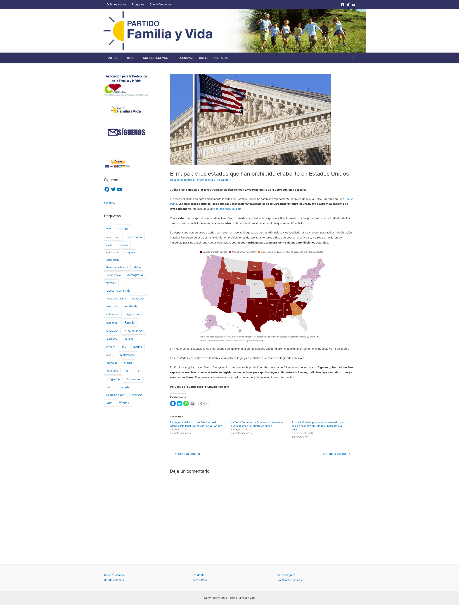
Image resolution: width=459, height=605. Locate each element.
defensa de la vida (117, 267)
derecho (111, 282)
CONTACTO (220, 58)
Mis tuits (109, 203)
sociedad (125, 387)
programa (113, 379)
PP (138, 371)
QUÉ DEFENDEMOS (155, 58)
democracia (114, 274)
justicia (128, 338)
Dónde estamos (114, 580)
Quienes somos (116, 4)
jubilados (112, 338)
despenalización (116, 298)
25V (108, 229)
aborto (123, 229)
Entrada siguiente (336, 453)
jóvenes (110, 347)
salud (109, 387)
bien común (134, 237)
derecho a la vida (119, 290)
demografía (135, 275)
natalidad (112, 371)
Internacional (205, 179)
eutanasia (112, 322)
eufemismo (112, 314)
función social (134, 331)
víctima (124, 403)
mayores (112, 362)
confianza (112, 252)
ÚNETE (203, 58)
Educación (138, 298)
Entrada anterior (187, 453)
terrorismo (136, 394)
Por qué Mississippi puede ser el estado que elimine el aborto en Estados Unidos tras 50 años (318, 426)
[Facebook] (342, 4)
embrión (112, 306)
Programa (138, 4)
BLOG (130, 58)
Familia (129, 322)
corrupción (112, 259)
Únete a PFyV (199, 580)
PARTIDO (112, 58)
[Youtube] (353, 4)
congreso (129, 252)
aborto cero (113, 237)
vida (109, 403)
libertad (137, 346)
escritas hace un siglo (228, 209)
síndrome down (115, 394)
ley (124, 347)
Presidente (198, 575)
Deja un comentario (182, 179)
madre (110, 355)
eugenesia (132, 314)
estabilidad (131, 306)
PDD (127, 371)
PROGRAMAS (185, 58)
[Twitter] (348, 4)
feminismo (112, 331)
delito (137, 267)
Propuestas (133, 379)
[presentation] (120, 58)
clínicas (123, 245)
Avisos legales (286, 575)
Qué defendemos (160, 4)
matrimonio (127, 355)
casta (109, 245)
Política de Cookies (289, 580)
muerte (128, 362)
